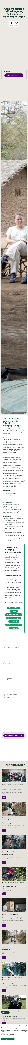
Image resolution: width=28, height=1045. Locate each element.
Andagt (15, 628)
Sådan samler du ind (14, 624)
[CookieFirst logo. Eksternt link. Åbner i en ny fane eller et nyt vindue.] (1, 1027)
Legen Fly (14, 621)
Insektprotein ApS (20, 507)
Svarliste (7, 495)
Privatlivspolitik (23, 1025)
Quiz (14, 611)
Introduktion (14, 608)
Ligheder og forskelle (14, 614)
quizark (8, 493)
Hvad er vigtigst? (14, 618)
